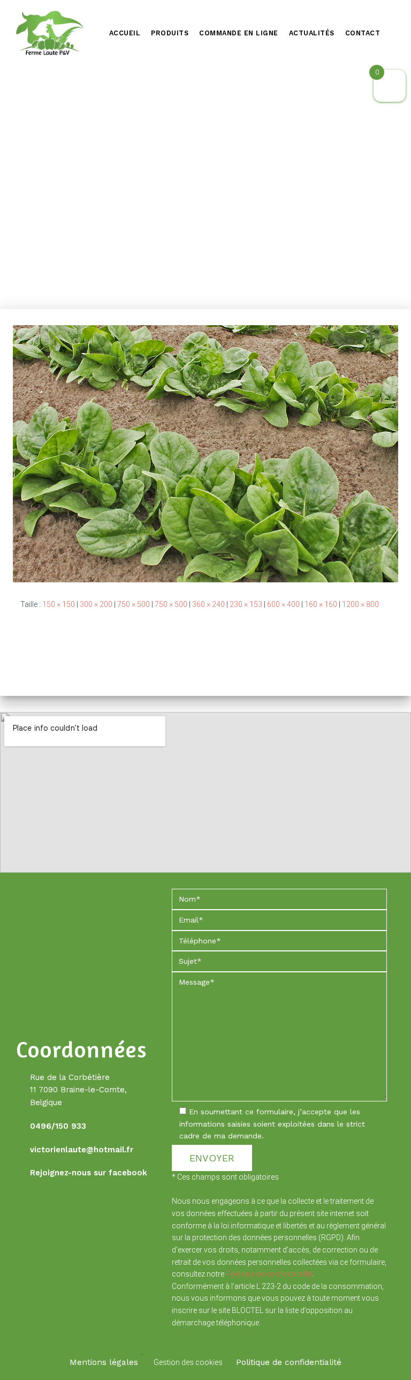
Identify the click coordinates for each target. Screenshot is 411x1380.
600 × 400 (283, 604)
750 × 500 (133, 604)
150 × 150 (58, 604)
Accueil (125, 33)
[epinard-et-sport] (205, 452)
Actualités (311, 33)
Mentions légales (104, 1362)
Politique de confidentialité (269, 1274)
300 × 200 (96, 604)
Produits (169, 33)
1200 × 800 (360, 604)
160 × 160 (321, 604)
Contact (362, 33)
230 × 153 (246, 604)
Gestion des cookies (188, 1362)
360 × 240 (208, 604)
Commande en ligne (238, 33)
